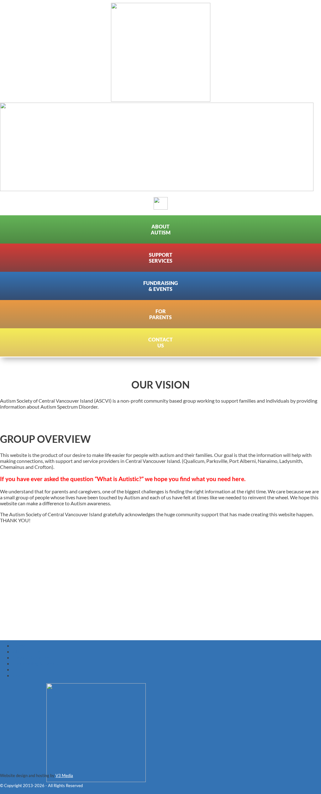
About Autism (28, 651)
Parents (21, 669)
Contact (21, 675)
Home (19, 645)
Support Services (31, 657)
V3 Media (64, 775)
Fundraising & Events (35, 663)
